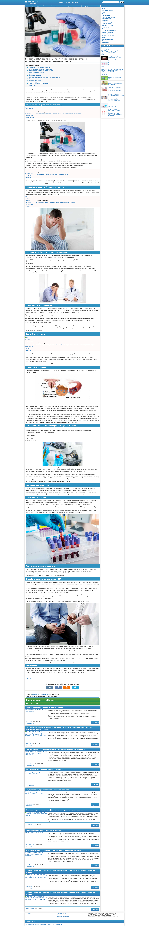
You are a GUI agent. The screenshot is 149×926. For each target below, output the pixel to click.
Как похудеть (106, 42)
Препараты (105, 41)
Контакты (75, 2)
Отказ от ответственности (55, 924)
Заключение (32, 85)
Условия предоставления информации (36, 924)
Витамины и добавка (108, 35)
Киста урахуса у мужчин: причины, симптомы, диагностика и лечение (55, 202)
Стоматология (106, 15)
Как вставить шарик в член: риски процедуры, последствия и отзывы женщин (58, 113)
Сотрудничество (61, 913)
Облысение (105, 20)
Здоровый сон (106, 34)
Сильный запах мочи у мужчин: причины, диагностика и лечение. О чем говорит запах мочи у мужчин (61, 871)
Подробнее (95, 722)
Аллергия (104, 8)
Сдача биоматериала (34, 74)
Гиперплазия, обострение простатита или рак (41, 70)
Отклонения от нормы (35, 75)
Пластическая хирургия (109, 30)
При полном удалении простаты (37, 82)
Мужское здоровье (30, 723)
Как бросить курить (108, 32)
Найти (122, 2)
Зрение (104, 37)
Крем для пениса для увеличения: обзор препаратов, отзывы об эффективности (55, 749)
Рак (103, 14)
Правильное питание (108, 29)
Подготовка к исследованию (36, 72)
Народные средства (107, 10)
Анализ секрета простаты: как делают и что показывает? (52, 174)
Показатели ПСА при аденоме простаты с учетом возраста (44, 77)
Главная (61, 2)
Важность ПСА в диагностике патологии (39, 67)
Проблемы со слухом (108, 22)
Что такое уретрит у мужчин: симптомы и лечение (44, 769)
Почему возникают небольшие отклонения (40, 69)
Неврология (105, 27)
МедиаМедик (33, 2)
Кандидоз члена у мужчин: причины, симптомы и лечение (48, 790)
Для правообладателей (63, 916)
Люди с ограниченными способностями (109, 17)
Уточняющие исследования (36, 78)
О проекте (68, 2)
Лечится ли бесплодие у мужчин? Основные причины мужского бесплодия (53, 850)
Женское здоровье (107, 39)
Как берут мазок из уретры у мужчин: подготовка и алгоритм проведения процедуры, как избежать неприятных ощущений (59, 728)
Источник (28, 678)
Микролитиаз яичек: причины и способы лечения (44, 707)
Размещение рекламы (63, 915)
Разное (104, 12)
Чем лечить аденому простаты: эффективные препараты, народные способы (54, 810)
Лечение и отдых (107, 23)
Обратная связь (30, 915)
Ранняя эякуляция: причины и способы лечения (43, 830)
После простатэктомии (35, 80)
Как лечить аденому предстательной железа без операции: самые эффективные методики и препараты (65, 344)
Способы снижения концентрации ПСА (39, 83)
